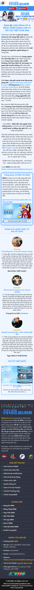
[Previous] (1, 380)
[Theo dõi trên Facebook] (10, 574)
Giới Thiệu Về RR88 (10, 466)
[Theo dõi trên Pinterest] (18, 574)
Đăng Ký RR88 (8, 505)
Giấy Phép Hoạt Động (11, 477)
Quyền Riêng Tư (9, 484)
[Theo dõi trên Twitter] (16, 574)
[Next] (32, 380)
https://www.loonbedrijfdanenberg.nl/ (17, 169)
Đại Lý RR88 (7, 523)
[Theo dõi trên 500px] (23, 574)
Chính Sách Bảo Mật (11, 470)
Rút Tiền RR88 (8, 516)
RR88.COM (18, 436)
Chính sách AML (9, 480)
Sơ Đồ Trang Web (10, 530)
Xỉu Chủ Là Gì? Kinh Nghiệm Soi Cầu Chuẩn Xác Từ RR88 (17, 386)
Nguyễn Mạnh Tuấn (24, 563)
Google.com (10, 148)
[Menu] (2, 3)
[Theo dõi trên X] (13, 574)
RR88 (16, 541)
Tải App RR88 (8, 520)
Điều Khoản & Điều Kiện (12, 473)
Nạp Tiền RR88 (9, 513)
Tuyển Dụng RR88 (10, 494)
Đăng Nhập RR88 (9, 509)
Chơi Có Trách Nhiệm (11, 487)
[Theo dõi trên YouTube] (21, 574)
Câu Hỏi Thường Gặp (11, 491)
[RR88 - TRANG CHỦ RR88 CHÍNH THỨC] (18, 3)
